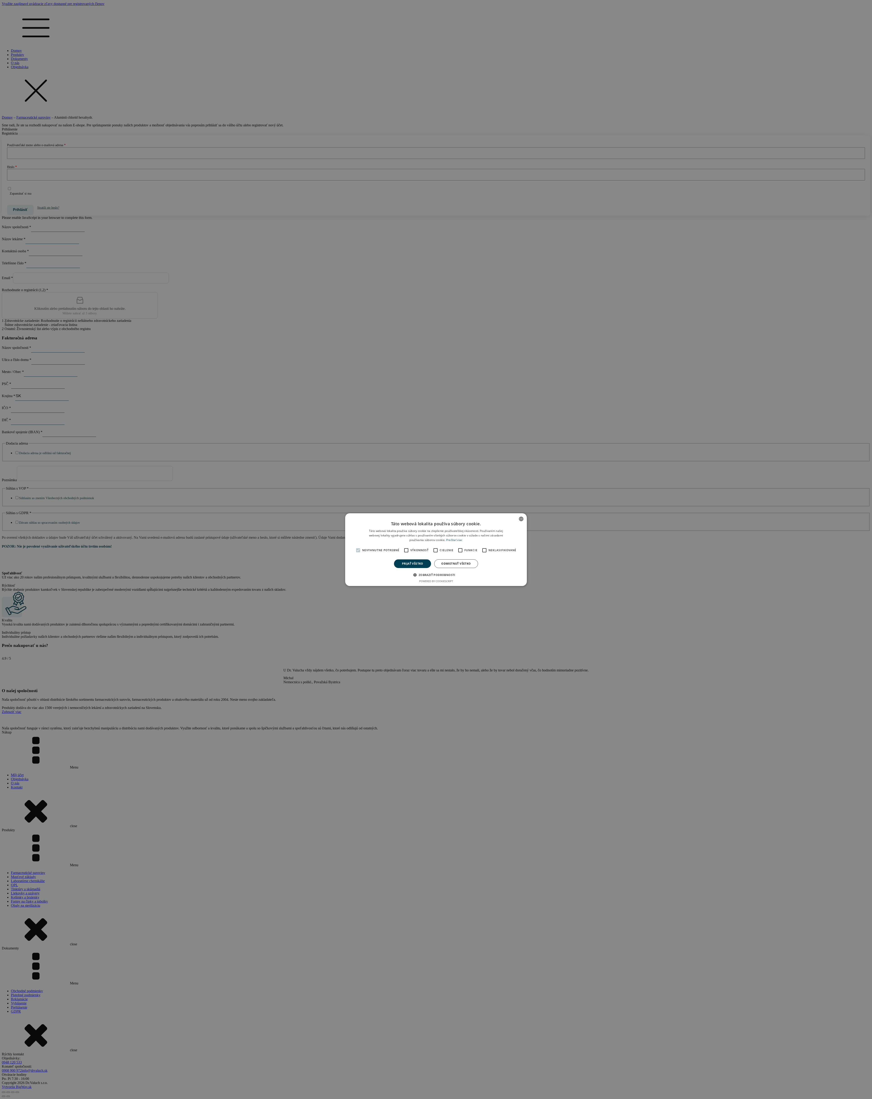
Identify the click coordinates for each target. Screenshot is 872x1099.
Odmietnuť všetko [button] (456, 563)
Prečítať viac (454, 540)
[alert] (436, 549)
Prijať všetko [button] (412, 563)
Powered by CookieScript (436, 581)
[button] (436, 575)
